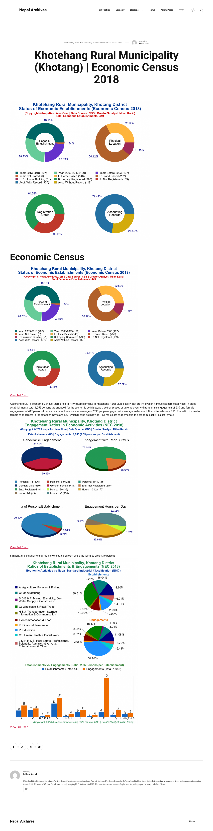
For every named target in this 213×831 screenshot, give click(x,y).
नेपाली (181, 10)
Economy (120, 10)
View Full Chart (19, 395)
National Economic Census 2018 (107, 43)
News (152, 10)
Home (192, 821)
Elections (134, 10)
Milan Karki (144, 44)
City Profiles (104, 10)
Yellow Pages (167, 10)
